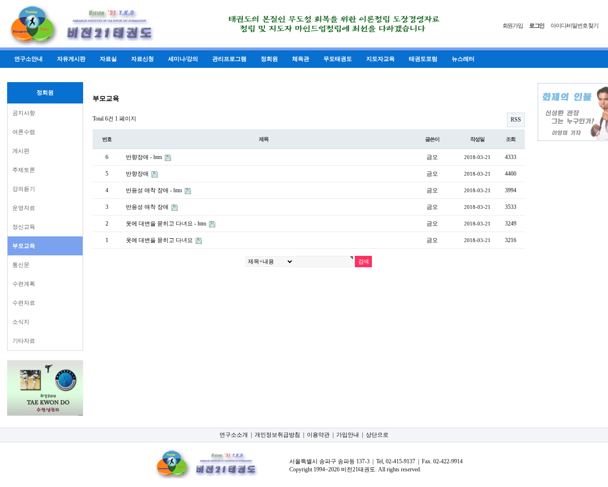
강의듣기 (23, 189)
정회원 (269, 59)
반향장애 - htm (144, 157)
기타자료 (23, 340)
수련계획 (23, 284)
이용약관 (318, 434)
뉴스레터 (463, 59)
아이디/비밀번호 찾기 (574, 25)
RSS (516, 119)
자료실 (108, 59)
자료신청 (142, 59)
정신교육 (23, 227)
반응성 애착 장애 (148, 207)
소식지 (20, 321)
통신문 (20, 265)
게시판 (20, 151)
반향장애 (138, 173)
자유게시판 (71, 59)
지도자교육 (380, 59)
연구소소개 (233, 434)
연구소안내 (28, 59)
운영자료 (23, 208)
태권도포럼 (423, 59)
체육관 (300, 59)
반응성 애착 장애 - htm (154, 190)
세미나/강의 (183, 59)
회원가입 (513, 25)
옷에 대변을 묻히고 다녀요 (160, 240)
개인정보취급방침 (277, 434)
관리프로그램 (229, 59)
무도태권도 (337, 59)
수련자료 (23, 303)
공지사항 (23, 113)
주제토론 (23, 170)
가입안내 (347, 434)
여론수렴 (23, 132)
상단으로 (377, 434)
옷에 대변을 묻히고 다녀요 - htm (167, 223)
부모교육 (23, 246)
